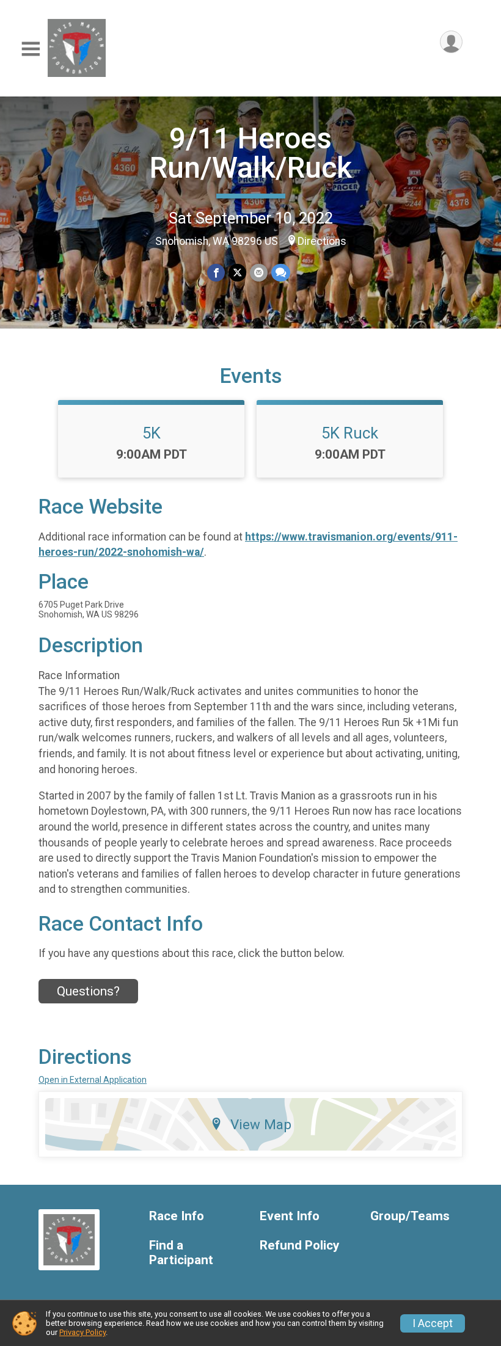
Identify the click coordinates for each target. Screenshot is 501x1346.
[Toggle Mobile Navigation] (30, 49)
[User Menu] (451, 42)
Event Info (290, 1216)
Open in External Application (92, 1080)
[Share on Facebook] (216, 273)
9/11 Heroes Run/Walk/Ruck (251, 153)
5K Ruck (349, 433)
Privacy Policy (82, 1332)
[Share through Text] (280, 273)
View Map (260, 1124)
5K (151, 433)
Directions (322, 241)
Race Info (176, 1216)
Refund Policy (299, 1246)
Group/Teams (410, 1216)
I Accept (432, 1323)
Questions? (88, 991)
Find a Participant (181, 1253)
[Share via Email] (259, 273)
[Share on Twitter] (237, 273)
